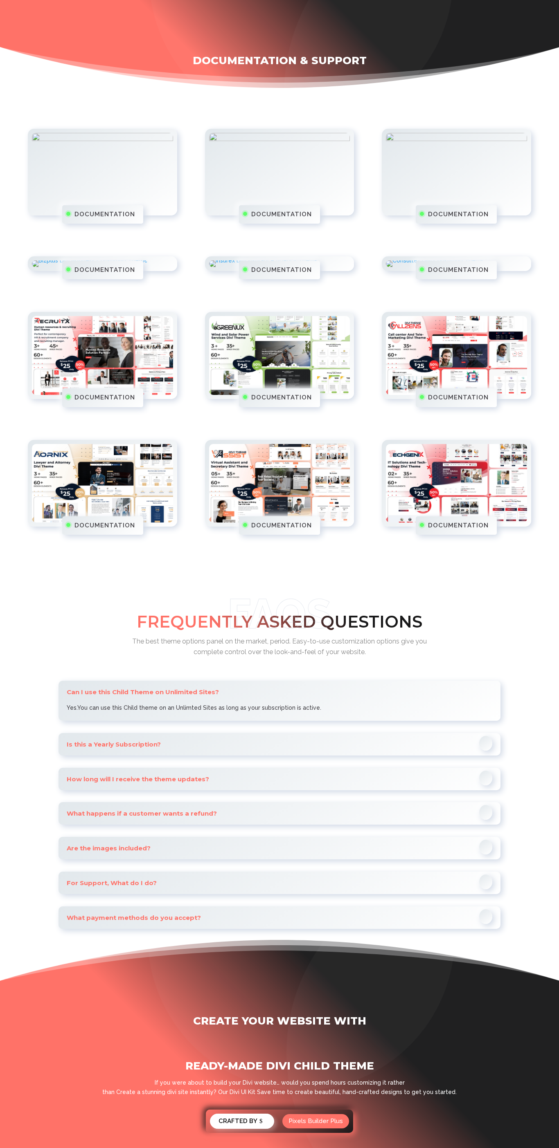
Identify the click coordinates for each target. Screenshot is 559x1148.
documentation (104, 214)
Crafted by (238, 1121)
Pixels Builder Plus (316, 1121)
